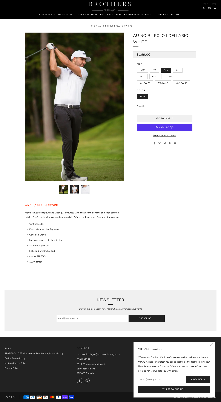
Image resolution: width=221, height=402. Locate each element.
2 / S (154, 70)
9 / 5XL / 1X (163, 82)
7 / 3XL (169, 76)
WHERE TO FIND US (172, 389)
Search (8, 348)
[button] (63, 189)
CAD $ (8, 397)
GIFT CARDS (106, 14)
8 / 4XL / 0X (145, 82)
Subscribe (145, 318)
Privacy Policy (11, 368)
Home (92, 26)
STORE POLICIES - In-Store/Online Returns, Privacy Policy (34, 353)
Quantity (141, 106)
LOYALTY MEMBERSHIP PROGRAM (134, 14)
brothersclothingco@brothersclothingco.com (99, 354)
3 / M (166, 70)
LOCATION (176, 14)
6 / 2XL (155, 76)
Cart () (207, 8)
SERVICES (163, 14)
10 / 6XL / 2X (181, 82)
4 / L (178, 70)
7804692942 (83, 359)
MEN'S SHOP (65, 14)
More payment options (164, 135)
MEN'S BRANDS (86, 14)
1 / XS (142, 70)
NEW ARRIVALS (47, 14)
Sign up (213, 3)
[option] (74, 107)
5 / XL (142, 76)
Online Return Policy (15, 358)
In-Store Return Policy (16, 363)
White (142, 96)
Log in (205, 3)
